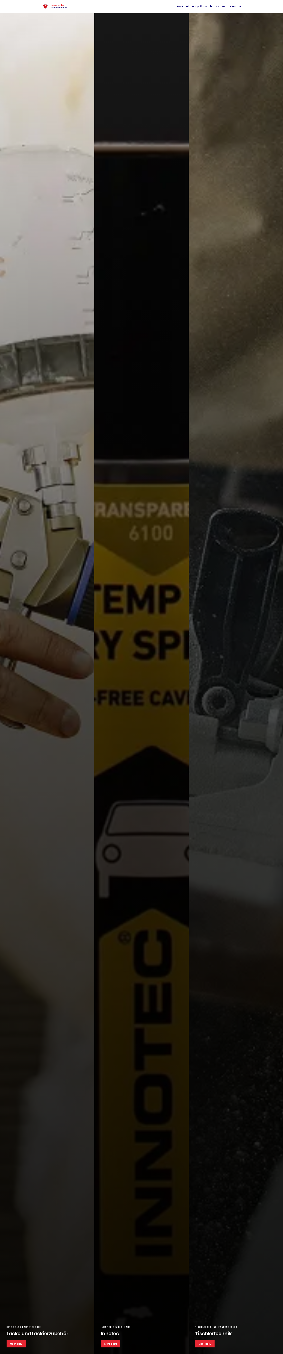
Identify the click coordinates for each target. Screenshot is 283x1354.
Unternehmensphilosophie (194, 6)
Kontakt (235, 6)
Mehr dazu (16, 1343)
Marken (221, 6)
